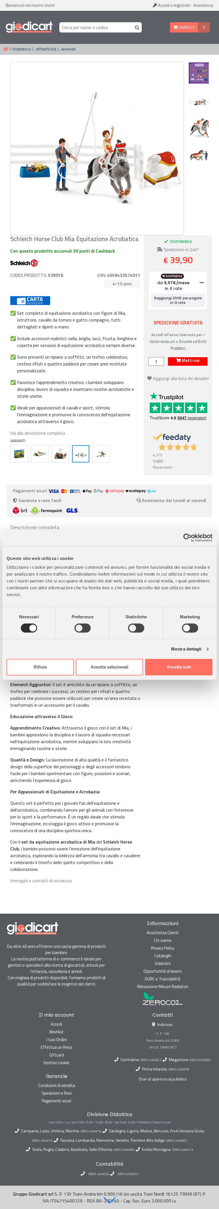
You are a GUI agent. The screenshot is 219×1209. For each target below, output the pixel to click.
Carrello (186, 27)
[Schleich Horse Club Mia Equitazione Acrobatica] (80, 453)
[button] (109, 1200)
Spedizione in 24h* (181, 249)
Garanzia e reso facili (39, 500)
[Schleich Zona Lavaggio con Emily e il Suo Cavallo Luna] (60, 453)
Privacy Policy (162, 948)
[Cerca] (136, 27)
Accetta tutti (179, 667)
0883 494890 (200, 1059)
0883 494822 (127, 1174)
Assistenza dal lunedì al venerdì (174, 500)
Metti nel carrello (190, 361)
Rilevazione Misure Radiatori (162, 986)
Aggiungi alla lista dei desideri (181, 378)
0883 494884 (124, 1149)
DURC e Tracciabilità (162, 979)
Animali (68, 49)
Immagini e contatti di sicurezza (41, 880)
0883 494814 (91, 1131)
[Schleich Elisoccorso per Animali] (101, 453)
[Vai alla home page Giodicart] (29, 27)
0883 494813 (182, 1149)
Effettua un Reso (56, 1047)
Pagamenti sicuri (56, 1101)
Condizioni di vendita (56, 1085)
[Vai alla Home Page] (5, 49)
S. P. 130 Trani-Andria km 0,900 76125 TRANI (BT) (163, 1040)
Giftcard (56, 1055)
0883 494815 (42, 1140)
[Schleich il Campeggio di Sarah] (39, 453)
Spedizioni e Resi (57, 1093)
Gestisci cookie (56, 1062)
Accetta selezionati (109, 667)
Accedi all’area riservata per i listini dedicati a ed (178, 341)
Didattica (21, 49)
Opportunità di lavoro (162, 971)
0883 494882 (177, 1140)
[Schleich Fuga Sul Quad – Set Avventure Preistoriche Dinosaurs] (19, 453)
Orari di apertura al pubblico (163, 1079)
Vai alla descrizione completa (37, 433)
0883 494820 (98, 1174)
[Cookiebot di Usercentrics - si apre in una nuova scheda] (187, 537)
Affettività (46, 49)
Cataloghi (162, 955)
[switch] (82, 628)
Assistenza (203, 5)
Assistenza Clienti (163, 932)
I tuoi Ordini (56, 1039)
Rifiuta (40, 667)
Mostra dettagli (186, 649)
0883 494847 (151, 1059)
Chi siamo (162, 940)
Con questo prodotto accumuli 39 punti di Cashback (62, 250)
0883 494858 (179, 1069)
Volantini (163, 963)
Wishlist (56, 1032)
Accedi (173, 5)
